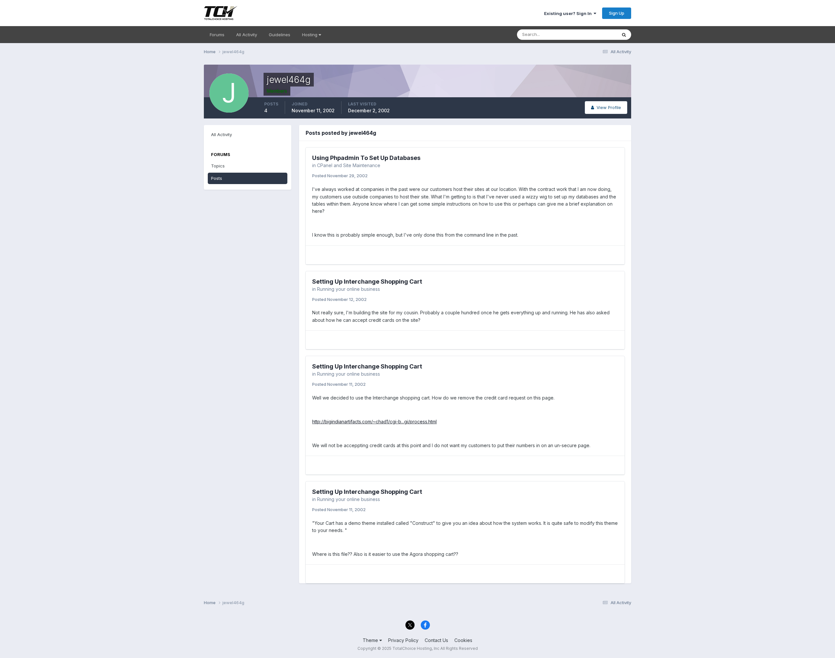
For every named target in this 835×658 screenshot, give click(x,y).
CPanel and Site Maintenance (348, 165)
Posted (340, 175)
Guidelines (279, 34)
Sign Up (616, 13)
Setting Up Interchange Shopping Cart (367, 281)
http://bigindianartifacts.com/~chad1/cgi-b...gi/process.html (374, 421)
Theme (371, 640)
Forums (217, 34)
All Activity (246, 34)
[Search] (624, 34)
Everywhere (596, 34)
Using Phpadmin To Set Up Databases (366, 157)
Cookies (463, 640)
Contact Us (436, 640)
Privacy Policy (403, 640)
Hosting (310, 34)
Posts (216, 178)
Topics (218, 165)
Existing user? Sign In (569, 13)
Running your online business (348, 289)
